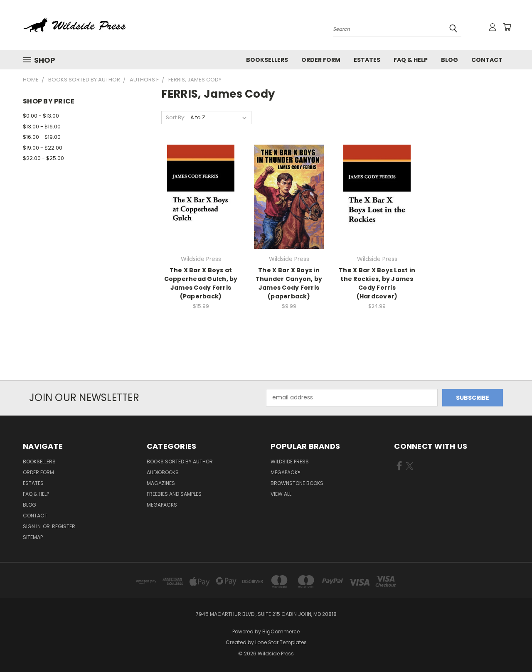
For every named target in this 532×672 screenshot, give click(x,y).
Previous (510, 646)
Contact (486, 60)
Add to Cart (201, 211)
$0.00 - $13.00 (41, 116)
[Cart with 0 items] (507, 27)
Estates (367, 60)
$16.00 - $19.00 (42, 137)
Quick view (200, 179)
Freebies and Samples (174, 493)
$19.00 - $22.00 (42, 148)
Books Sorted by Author (180, 461)
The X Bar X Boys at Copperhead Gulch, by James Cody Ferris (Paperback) (201, 283)
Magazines (161, 483)
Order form (320, 60)
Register (63, 526)
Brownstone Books (297, 483)
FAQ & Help (411, 60)
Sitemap (33, 537)
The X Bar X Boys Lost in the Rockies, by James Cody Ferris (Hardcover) (377, 283)
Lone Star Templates (281, 642)
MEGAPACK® (285, 472)
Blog (449, 60)
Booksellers (267, 60)
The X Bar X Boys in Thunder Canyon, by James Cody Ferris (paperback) (289, 283)
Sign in (32, 526)
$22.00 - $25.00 (43, 158)
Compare (198, 195)
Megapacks (162, 504)
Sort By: (175, 117)
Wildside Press (290, 461)
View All (281, 493)
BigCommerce (281, 631)
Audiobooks (163, 472)
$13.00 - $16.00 (42, 126)
